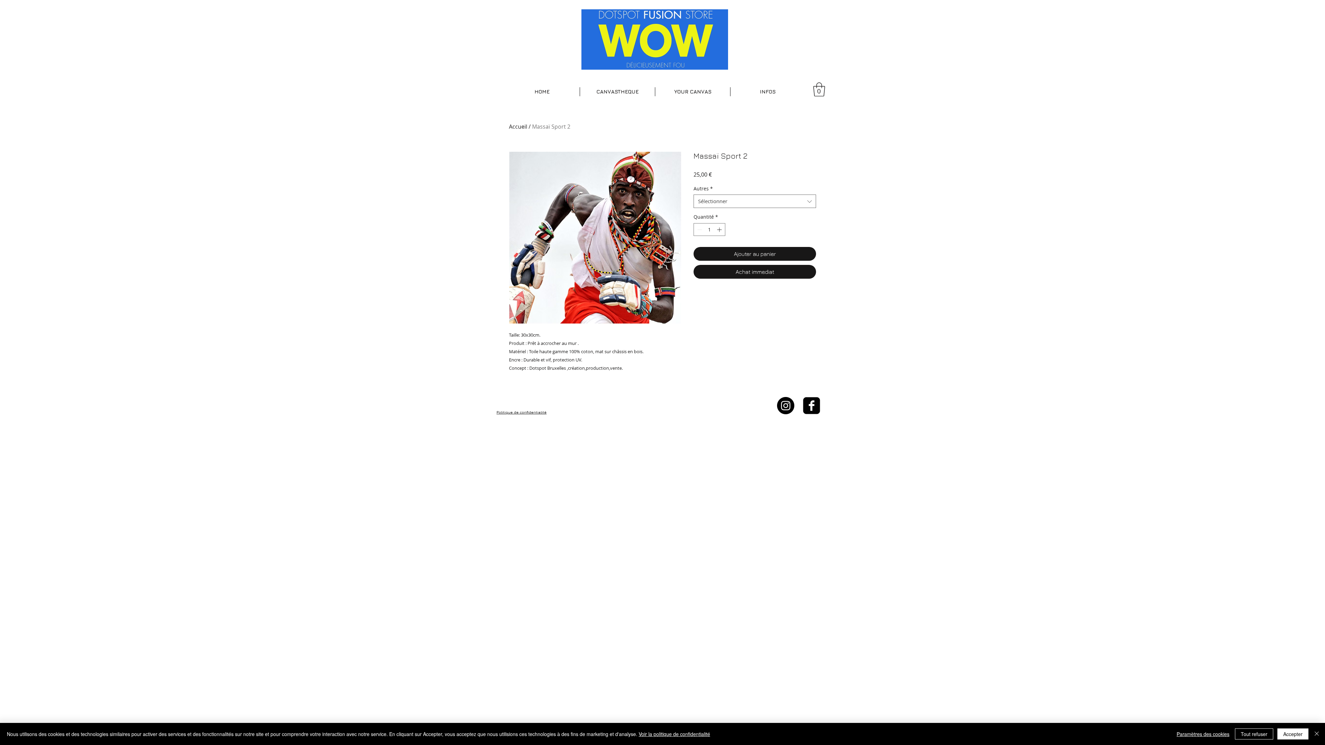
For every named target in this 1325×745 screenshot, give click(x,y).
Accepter (1293, 734)
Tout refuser (1254, 734)
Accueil (518, 126)
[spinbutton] (709, 229)
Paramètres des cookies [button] (1203, 734)
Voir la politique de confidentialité (674, 734)
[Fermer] (1317, 733)
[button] (617, 91)
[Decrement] (699, 229)
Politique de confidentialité (522, 412)
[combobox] (755, 201)
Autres (703, 188)
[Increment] (720, 229)
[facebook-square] (811, 405)
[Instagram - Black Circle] (785, 405)
